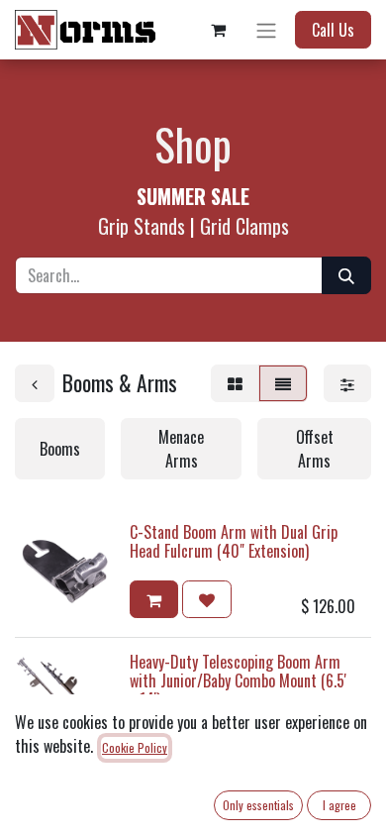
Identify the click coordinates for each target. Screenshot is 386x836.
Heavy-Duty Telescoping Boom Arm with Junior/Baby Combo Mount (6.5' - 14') (238, 680)
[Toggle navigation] (266, 30)
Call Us (333, 30)
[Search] (346, 275)
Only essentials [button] (258, 804)
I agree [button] (339, 804)
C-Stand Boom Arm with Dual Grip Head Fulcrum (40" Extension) (234, 541)
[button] (154, 599)
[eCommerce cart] (218, 30)
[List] (283, 383)
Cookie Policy (134, 747)
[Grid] (235, 383)
